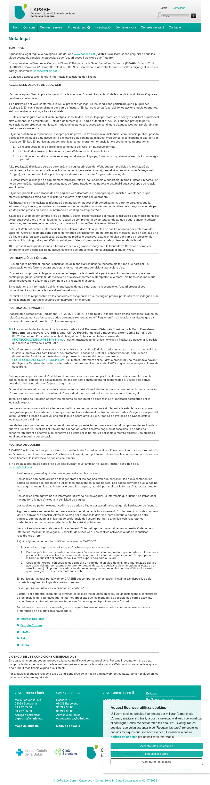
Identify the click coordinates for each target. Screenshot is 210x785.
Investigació (103, 27)
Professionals (77, 27)
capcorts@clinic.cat (29, 718)
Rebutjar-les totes (156, 753)
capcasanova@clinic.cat (73, 718)
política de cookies (124, 737)
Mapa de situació (27, 725)
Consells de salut (152, 27)
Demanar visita (126, 27)
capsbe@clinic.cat (45, 70)
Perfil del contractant (159, 699)
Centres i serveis (51, 27)
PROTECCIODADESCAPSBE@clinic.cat (38, 339)
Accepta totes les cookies (156, 746)
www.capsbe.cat (84, 54)
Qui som (29, 27)
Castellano (179, 7)
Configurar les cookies (156, 761)
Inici (15, 27)
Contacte (175, 27)
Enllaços (151, 693)
